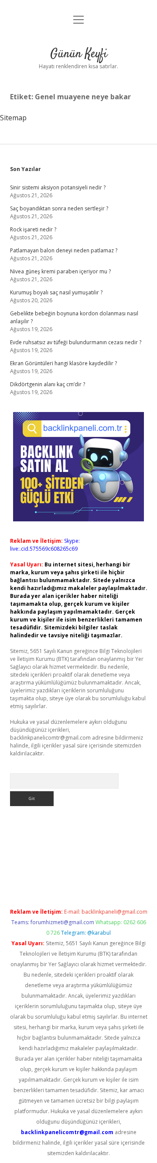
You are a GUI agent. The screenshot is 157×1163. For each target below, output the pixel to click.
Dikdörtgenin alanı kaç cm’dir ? (47, 384)
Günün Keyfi (78, 54)
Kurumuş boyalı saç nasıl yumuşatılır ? (56, 292)
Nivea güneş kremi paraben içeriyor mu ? (60, 271)
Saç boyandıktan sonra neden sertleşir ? (59, 208)
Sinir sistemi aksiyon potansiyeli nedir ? (58, 187)
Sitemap (13, 117)
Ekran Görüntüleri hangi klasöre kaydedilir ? (63, 363)
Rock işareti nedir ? (33, 229)
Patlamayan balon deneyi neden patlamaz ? (63, 250)
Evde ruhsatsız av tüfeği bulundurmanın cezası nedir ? (75, 342)
